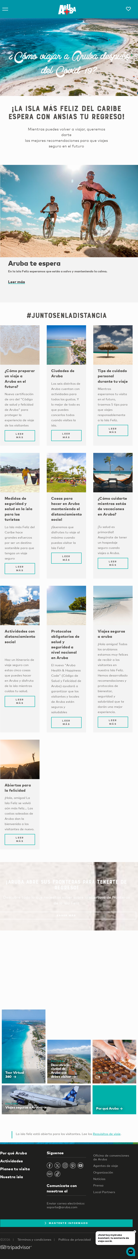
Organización (103, 1172)
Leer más (16, 281)
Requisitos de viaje (107, 1134)
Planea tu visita (15, 1168)
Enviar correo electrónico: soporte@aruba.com (66, 1205)
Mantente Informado (68, 1223)
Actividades (11, 1161)
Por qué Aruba (13, 1153)
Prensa (98, 1185)
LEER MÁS (20, 435)
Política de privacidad (74, 1239)
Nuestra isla (11, 1176)
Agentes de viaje (105, 1166)
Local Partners (104, 1192)
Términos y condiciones (34, 1239)
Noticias (99, 1179)
